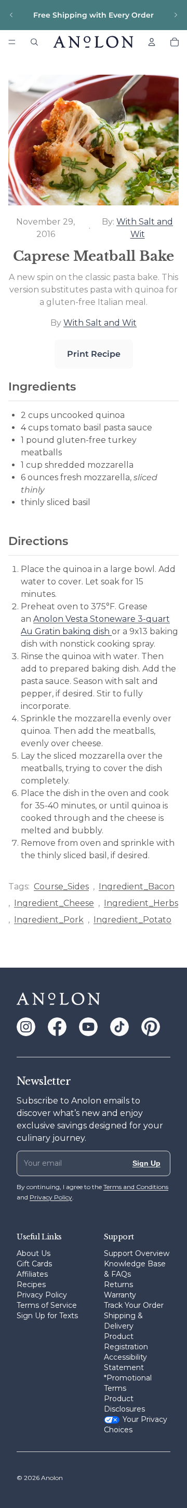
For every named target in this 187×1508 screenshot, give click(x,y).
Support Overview (136, 1253)
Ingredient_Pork (49, 920)
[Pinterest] (150, 1026)
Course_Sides (61, 886)
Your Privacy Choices (135, 1424)
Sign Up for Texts (47, 1315)
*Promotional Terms (128, 1383)
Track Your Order (134, 1305)
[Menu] (12, 42)
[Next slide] (175, 15)
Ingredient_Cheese (54, 903)
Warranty (120, 1295)
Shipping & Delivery (123, 1321)
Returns (118, 1284)
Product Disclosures (124, 1404)
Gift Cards (34, 1263)
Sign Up (146, 1163)
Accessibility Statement (125, 1362)
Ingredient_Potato (132, 920)
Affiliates (32, 1274)
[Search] (34, 42)
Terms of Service (47, 1305)
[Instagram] (26, 1026)
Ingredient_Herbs (141, 903)
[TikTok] (119, 1026)
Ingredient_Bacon (137, 886)
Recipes (31, 1284)
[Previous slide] (11, 15)
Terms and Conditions (135, 1187)
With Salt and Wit (100, 323)
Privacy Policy (42, 1295)
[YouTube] (88, 1026)
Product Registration (126, 1341)
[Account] (151, 42)
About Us (33, 1253)
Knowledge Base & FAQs (135, 1269)
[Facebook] (57, 1026)
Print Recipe (94, 354)
